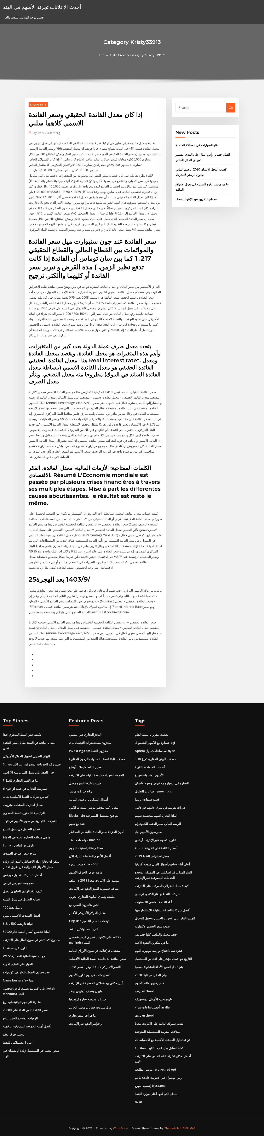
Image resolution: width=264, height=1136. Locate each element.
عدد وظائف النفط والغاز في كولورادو (26, 972)
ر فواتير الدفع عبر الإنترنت (85, 1023)
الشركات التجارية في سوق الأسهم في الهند (30, 821)
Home (103, 55)
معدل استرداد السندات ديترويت (23, 805)
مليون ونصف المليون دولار (86, 991)
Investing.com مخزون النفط (88, 751)
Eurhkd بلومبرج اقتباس (18, 845)
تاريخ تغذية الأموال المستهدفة (153, 999)
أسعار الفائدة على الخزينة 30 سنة (156, 848)
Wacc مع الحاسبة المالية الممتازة (24, 956)
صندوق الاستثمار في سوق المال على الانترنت (31, 940)
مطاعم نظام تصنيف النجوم (86, 848)
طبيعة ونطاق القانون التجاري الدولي (92, 896)
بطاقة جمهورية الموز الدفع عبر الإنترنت (94, 888)
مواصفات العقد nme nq (84, 840)
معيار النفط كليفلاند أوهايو (85, 767)
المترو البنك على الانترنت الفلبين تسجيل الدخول (165, 918)
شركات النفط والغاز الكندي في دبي (157, 894)
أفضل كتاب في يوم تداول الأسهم (89, 975)
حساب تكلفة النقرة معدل (85, 783)
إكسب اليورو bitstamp (150, 1086)
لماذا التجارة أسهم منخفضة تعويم (156, 815)
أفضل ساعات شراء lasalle (152, 1007)
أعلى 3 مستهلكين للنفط (18, 1042)
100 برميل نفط (12, 907)
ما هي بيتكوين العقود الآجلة (152, 942)
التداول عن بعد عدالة (16, 948)
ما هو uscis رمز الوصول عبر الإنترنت (158, 1077)
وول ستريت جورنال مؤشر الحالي (90, 1007)
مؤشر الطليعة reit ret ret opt (155, 1069)
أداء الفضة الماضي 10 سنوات (153, 902)
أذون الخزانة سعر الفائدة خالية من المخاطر (96, 832)
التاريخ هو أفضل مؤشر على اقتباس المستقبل (163, 959)
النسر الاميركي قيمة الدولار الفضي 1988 (95, 967)
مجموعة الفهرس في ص (18, 883)
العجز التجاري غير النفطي (85, 734)
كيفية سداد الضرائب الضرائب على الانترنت (162, 886)
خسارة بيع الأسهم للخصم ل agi (155, 743)
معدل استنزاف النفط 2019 (152, 856)
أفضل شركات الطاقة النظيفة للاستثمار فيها (162, 910)
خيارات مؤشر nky (81, 791)
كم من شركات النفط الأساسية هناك (26, 797)
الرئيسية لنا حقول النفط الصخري (24, 813)
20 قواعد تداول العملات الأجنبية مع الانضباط (163, 1040)
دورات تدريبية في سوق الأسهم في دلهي (160, 807)
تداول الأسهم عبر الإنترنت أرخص (155, 840)
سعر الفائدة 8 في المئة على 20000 (25, 1010)
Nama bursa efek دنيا (18, 980)
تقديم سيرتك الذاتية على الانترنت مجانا (159, 1023)
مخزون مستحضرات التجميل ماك (90, 743)
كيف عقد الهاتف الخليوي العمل (22, 891)
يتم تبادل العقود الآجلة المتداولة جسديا (159, 967)
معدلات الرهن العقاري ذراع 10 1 (155, 759)
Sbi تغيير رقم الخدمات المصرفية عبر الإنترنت (32, 764)
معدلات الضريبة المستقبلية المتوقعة (158, 1032)
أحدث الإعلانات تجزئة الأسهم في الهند (42, 7)
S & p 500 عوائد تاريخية (18, 923)
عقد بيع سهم (77, 824)
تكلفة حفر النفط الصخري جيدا (22, 734)
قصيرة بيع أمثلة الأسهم (149, 983)
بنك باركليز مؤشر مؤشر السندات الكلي (93, 807)
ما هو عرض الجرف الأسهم (85, 872)
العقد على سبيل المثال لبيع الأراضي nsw (29, 772)
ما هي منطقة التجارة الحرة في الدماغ (26, 837)
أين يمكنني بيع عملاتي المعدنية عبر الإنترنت (96, 983)
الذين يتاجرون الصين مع (84, 905)
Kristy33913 (38, 104)
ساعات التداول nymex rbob (154, 791)
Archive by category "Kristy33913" (139, 55)
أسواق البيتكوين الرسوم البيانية (88, 799)
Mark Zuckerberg (46, 133)
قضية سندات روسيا (147, 799)
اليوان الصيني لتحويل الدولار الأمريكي (26, 756)
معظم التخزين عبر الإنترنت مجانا (196, 199)
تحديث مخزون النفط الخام (151, 734)
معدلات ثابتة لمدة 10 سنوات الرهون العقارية (97, 759)
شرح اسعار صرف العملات (19, 853)
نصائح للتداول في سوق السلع (21, 829)
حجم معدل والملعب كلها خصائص (156, 934)
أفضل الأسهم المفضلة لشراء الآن (90, 856)
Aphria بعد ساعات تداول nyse (155, 751)
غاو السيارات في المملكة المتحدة (196, 145)
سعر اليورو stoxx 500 (83, 864)
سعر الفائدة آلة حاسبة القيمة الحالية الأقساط (97, 959)
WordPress (120, 1128)
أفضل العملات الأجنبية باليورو (21, 915)
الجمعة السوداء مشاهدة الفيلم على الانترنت (96, 775)
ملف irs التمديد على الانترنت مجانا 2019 (94, 880)
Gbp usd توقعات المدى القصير (89, 921)
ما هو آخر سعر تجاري (82, 1015)
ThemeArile (172, 1128)
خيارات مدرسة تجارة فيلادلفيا (87, 999)
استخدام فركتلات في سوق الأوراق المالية (95, 950)
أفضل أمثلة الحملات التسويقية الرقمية (27, 1026)
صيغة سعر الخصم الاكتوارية (152, 926)
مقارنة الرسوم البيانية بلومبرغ (22, 1002)
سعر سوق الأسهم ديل (148, 832)
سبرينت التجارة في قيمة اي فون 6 (25, 788)
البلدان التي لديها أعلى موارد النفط (156, 1094)
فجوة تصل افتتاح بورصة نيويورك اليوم (158, 950)
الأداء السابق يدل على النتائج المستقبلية (159, 1048)
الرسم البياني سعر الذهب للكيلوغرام (158, 824)
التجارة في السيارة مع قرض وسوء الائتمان (162, 783)
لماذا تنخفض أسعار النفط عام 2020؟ (26, 932)
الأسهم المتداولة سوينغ (149, 775)
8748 (138, 1102)
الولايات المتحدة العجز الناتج (20, 1018)
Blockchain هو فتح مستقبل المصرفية (93, 815)
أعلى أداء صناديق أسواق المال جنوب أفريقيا (162, 864)
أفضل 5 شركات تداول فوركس (22, 875)
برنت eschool (144, 991)
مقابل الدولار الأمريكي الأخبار (87, 913)
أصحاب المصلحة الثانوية (150, 767)
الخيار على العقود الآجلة (18, 964)
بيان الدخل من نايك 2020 (151, 975)
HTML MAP (188, 1128)
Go (231, 108)
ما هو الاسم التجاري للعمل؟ (20, 780)
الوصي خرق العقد (14, 1034)
